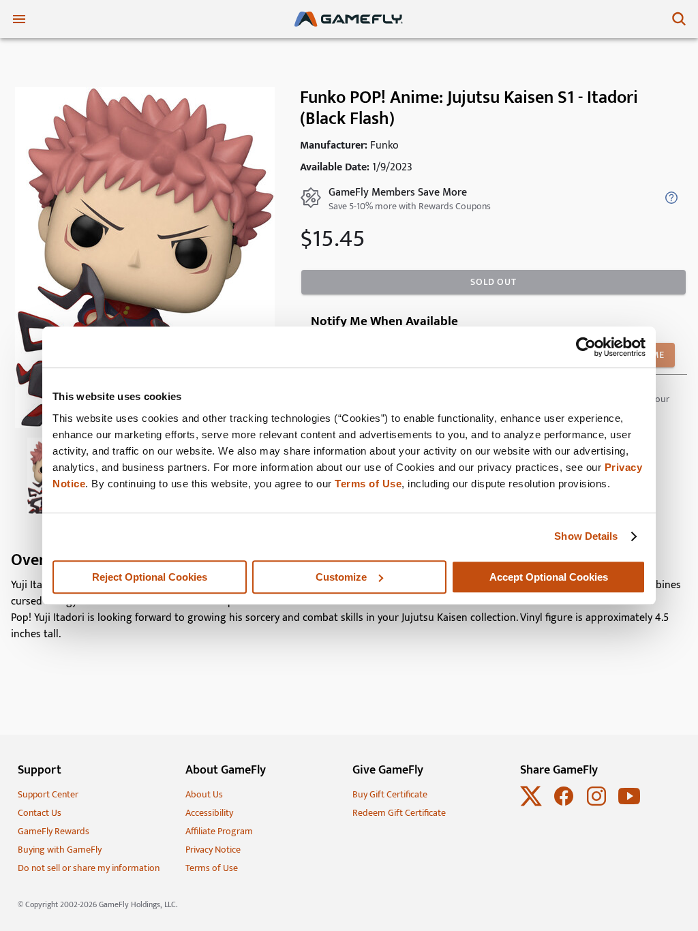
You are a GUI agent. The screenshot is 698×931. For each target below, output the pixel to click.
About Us (204, 794)
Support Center (48, 794)
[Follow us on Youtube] (629, 804)
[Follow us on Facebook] (564, 804)
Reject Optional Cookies (149, 577)
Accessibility (209, 813)
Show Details (586, 536)
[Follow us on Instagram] (596, 804)
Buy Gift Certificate (389, 794)
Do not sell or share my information (89, 868)
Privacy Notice (213, 849)
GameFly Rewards (53, 831)
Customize (341, 577)
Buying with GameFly (60, 849)
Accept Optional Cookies (548, 577)
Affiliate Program (219, 831)
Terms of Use (368, 483)
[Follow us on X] (531, 804)
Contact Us (39, 813)
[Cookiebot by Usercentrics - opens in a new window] (586, 347)
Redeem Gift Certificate (399, 813)
